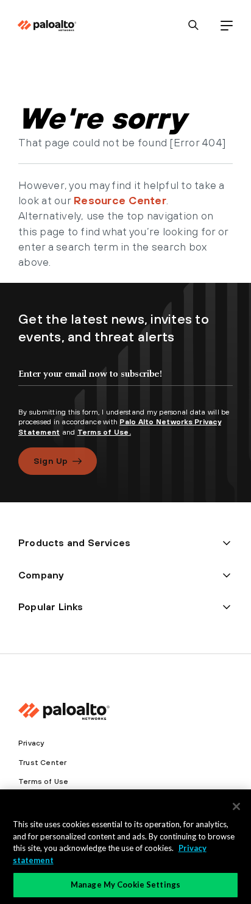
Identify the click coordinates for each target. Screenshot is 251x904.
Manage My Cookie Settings (125, 884)
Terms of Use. (104, 432)
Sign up (51, 461)
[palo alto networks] (47, 25)
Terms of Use (43, 781)
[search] (193, 25)
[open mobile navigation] (226, 25)
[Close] (236, 806)
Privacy (31, 743)
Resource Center (120, 200)
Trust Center (42, 762)
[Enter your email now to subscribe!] (125, 384)
